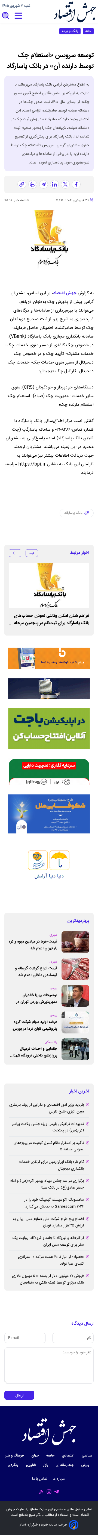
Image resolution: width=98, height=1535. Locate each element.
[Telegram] (56, 1492)
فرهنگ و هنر (15, 1456)
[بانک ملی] (49, 655)
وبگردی (13, 1465)
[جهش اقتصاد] (75, 11)
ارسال (19, 1396)
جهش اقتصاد (64, 293)
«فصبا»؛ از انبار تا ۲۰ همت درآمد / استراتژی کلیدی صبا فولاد (51, 1260)
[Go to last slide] (32, 553)
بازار (46, 1465)
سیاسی (87, 1456)
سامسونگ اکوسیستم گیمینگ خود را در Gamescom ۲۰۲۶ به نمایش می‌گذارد (54, 1203)
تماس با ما (40, 1479)
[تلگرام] (43, 184)
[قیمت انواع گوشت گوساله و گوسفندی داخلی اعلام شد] (75, 969)
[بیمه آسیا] (49, 688)
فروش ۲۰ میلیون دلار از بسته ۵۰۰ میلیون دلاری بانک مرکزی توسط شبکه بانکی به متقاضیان (48, 1279)
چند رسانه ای (65, 1465)
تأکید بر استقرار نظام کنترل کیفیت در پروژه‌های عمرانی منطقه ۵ (49, 1146)
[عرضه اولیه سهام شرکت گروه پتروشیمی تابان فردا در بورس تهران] (75, 1022)
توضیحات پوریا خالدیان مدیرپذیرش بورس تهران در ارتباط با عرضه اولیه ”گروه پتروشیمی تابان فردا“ (36, 998)
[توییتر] (65, 184)
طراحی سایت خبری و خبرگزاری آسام (43, 1524)
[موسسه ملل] (49, 813)
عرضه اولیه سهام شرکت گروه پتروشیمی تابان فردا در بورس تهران (35, 1025)
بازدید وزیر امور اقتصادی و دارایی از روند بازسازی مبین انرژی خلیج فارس (46, 1108)
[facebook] (76, 184)
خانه (88, 31)
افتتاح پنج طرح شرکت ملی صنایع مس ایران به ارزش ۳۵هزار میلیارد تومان (48, 1222)
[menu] (18, 16)
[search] (6, 16)
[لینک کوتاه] (21, 184)
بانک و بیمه (70, 31)
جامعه (50, 1456)
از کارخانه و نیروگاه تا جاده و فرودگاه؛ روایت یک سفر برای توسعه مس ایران (48, 1241)
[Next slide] (15, 553)
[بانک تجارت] (49, 728)
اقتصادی (68, 1456)
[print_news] (32, 184)
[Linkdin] (54, 184)
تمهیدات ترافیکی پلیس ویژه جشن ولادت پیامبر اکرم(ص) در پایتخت (48, 1127)
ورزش (85, 1465)
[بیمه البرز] (49, 771)
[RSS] (41, 1492)
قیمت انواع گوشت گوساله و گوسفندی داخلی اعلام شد (36, 971)
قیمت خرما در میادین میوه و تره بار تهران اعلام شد (33, 945)
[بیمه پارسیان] (49, 873)
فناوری (31, 1465)
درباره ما (59, 1479)
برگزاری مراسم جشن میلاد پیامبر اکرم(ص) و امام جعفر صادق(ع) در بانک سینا (47, 1184)
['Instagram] (49, 1492)
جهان (35, 1456)
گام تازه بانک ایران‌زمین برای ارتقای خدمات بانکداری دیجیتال (51, 1165)
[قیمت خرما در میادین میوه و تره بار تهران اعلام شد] (75, 942)
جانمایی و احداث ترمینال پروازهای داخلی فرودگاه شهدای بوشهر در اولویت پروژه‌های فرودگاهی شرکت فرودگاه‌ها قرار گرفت (33, 1052)
